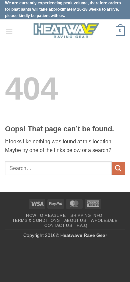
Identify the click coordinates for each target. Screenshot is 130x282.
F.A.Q (82, 225)
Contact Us (58, 225)
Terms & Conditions (36, 220)
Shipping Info (86, 215)
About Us (75, 220)
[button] (9, 31)
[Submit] (118, 168)
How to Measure (46, 215)
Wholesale (104, 220)
